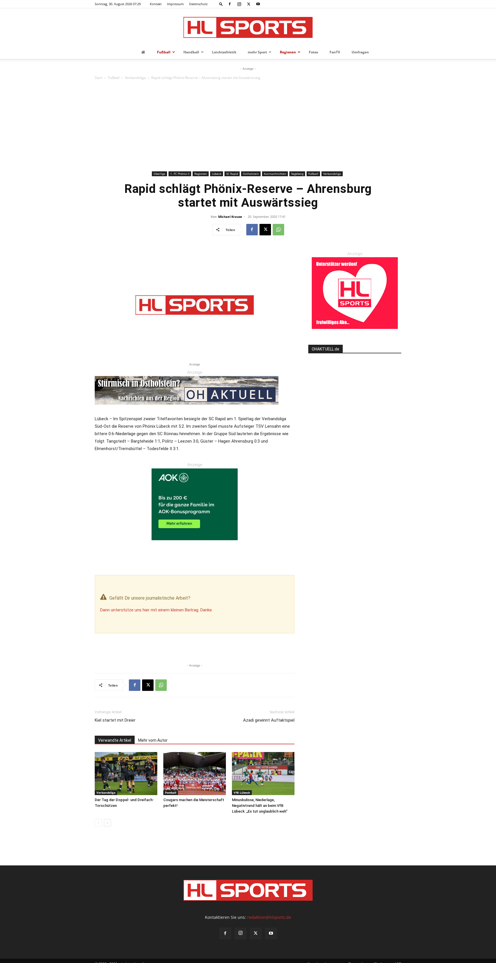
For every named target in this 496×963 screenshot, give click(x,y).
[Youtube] (258, 4)
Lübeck (216, 174)
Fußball (113, 77)
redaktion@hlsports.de (269, 917)
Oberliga (159, 174)
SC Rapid (232, 174)
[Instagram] (239, 4)
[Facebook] (229, 4)
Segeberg (297, 174)
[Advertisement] (248, 126)
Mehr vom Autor (153, 740)
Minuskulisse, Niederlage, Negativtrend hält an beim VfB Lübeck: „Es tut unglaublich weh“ (259, 805)
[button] (221, 4)
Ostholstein (251, 174)
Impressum (175, 4)
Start (98, 77)
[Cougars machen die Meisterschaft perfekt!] (194, 773)
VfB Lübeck (242, 792)
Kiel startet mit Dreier (115, 720)
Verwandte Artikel (114, 740)
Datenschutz (198, 4)
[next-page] (107, 822)
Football (170, 792)
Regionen (200, 174)
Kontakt (156, 4)
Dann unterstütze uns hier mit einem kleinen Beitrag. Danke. (156, 610)
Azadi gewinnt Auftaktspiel (268, 720)
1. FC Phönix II (179, 174)
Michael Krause (230, 216)
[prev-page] (98, 822)
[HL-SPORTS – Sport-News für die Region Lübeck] (248, 27)
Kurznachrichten (275, 174)
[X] (248, 4)
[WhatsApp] (278, 229)
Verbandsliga (135, 77)
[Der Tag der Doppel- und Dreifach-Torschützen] (126, 773)
